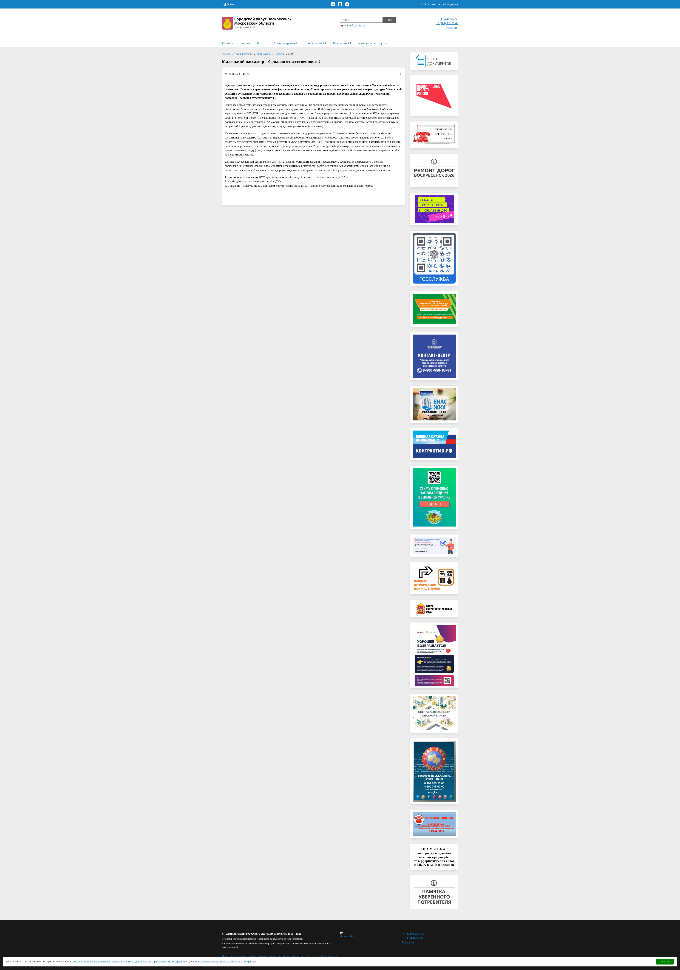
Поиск (389, 19)
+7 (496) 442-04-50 (447, 19)
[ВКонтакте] (333, 4)
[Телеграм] (347, 4)
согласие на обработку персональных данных (218, 961)
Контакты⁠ (452, 27)
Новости (244, 43)
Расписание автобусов (372, 43)
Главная (227, 43)
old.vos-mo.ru (357, 25)
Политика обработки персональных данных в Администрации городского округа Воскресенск (279, 956)
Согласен (665, 961)
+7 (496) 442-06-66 (447, 23)
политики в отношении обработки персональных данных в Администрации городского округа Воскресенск (127, 961)
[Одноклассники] (340, 4)
